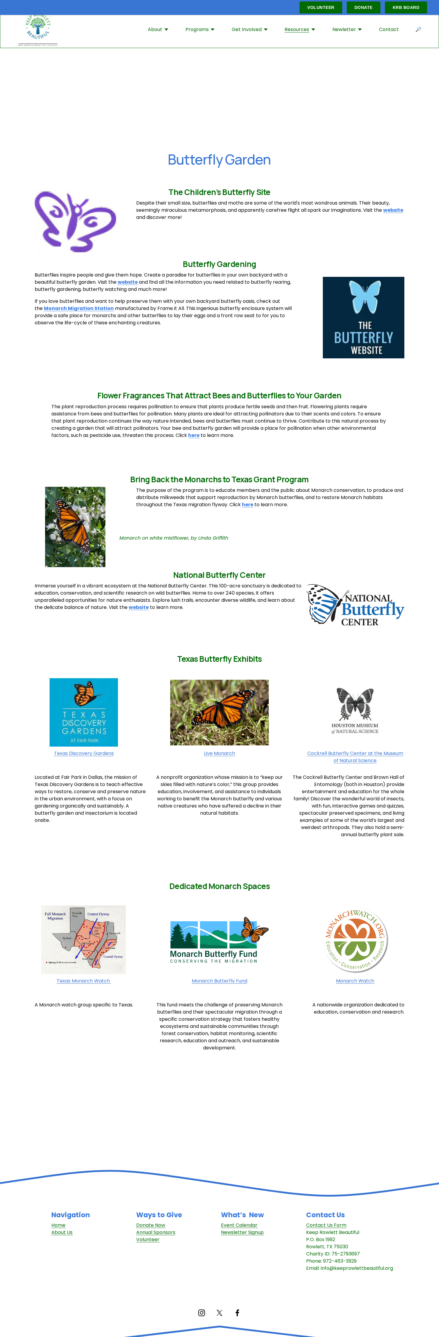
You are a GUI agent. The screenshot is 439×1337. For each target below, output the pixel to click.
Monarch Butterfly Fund (219, 980)
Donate (363, 7)
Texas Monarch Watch (84, 980)
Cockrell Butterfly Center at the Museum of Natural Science (355, 757)
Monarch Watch (355, 980)
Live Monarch (219, 753)
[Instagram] (201, 1313)
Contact (389, 29)
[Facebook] (237, 1313)
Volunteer (320, 7)
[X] (219, 1313)
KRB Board (406, 7)
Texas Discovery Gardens (84, 753)
